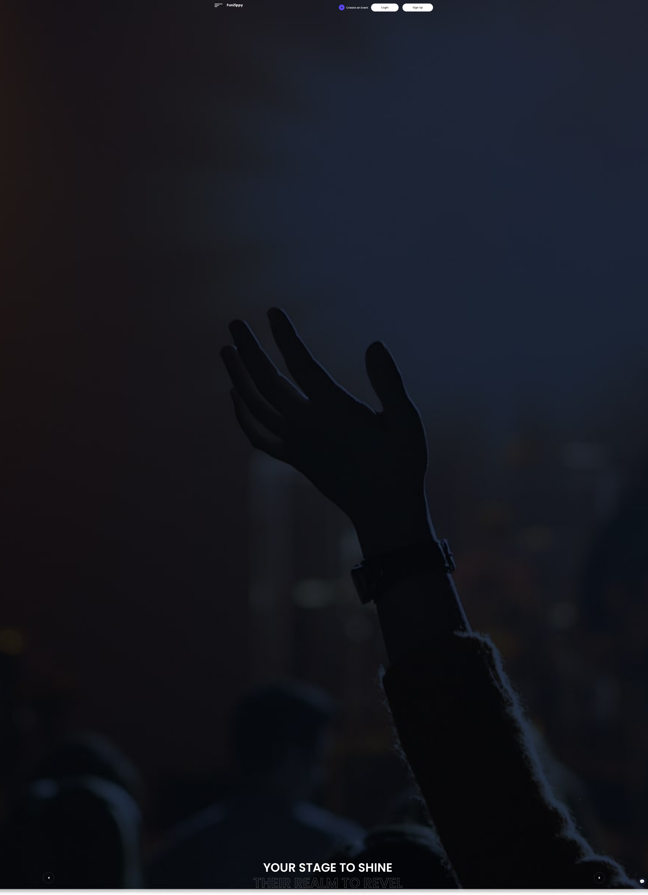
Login (384, 7)
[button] (218, 5)
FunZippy (235, 5)
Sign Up (418, 7)
